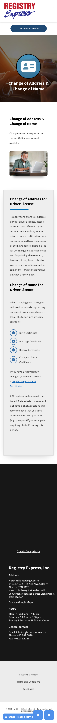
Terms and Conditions (28, 681)
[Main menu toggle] (50, 11)
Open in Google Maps (28, 551)
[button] (28, 28)
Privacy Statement (28, 674)
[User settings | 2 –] (38, 715)
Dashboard (28, 688)
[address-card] (28, 66)
